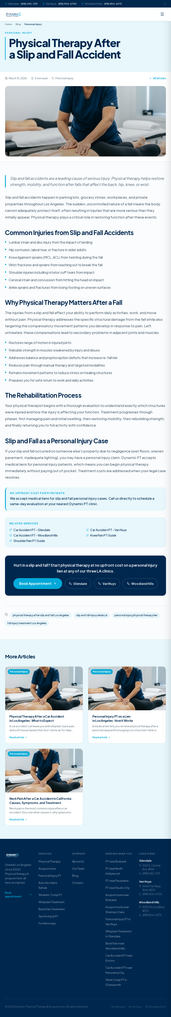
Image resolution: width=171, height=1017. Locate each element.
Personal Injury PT (50, 875)
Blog (18, 24)
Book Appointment (35, 583)
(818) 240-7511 (29, 3)
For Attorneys (47, 923)
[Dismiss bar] (163, 4)
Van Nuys (109, 583)
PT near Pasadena (117, 880)
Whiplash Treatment (51, 902)
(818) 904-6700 (67, 3)
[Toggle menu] (162, 14)
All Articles (159, 78)
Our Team (78, 868)
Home (8, 24)
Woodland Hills (142, 583)
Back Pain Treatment (52, 909)
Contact (77, 882)
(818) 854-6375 (113, 3)
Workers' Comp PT (50, 895)
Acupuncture (47, 868)
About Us (78, 861)
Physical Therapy (49, 861)
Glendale (80, 583)
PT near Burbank (116, 861)
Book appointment (13, 894)
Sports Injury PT (48, 916)
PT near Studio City (118, 887)
